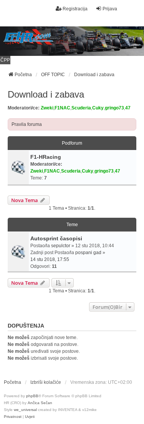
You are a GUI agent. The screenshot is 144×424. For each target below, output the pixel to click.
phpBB (32, 396)
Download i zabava (46, 94)
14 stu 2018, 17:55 (49, 259)
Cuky (98, 108)
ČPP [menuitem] (5, 60)
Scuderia (81, 108)
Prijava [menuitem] (110, 8)
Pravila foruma (27, 124)
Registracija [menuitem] (75, 8)
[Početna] (72, 41)
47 (128, 108)
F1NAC (62, 108)
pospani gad (88, 252)
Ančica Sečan (40, 403)
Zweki (47, 108)
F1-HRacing (45, 157)
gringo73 (114, 108)
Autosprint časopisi (56, 238)
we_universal (25, 410)
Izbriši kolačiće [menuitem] (45, 382)
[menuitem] (13, 416)
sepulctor (60, 245)
